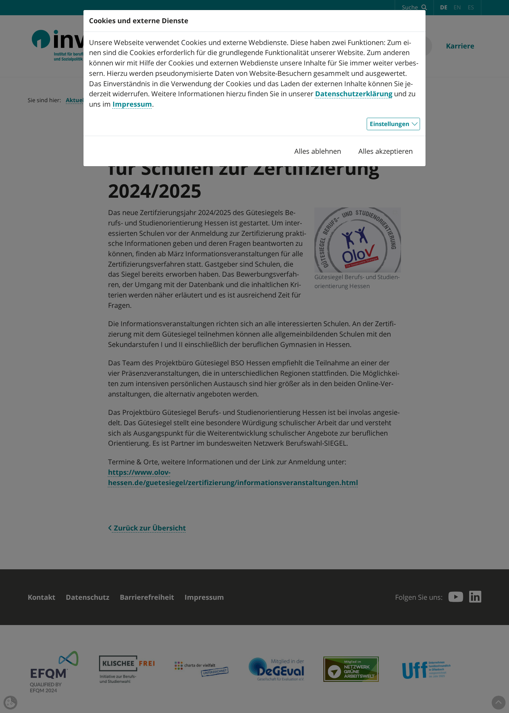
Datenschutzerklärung (353, 93)
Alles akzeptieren (385, 151)
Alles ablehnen (317, 151)
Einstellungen (389, 123)
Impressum (132, 104)
